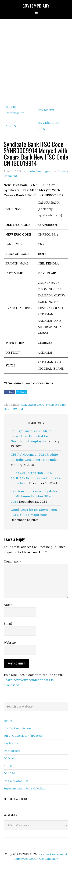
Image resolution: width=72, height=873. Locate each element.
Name (8, 605)
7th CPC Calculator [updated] (23, 735)
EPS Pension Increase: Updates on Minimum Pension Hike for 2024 (34, 496)
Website (10, 642)
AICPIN (10, 126)
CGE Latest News (32, 404)
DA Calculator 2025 (16, 781)
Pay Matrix (46, 110)
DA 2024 (9, 773)
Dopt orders (12, 750)
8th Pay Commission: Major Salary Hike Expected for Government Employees (31, 436)
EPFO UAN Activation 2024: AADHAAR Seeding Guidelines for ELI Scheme (36, 478)
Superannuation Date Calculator (25, 788)
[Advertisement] (36, 60)
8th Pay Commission (17, 728)
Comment (12, 561)
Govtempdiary (36, 5)
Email (8, 623)
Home (8, 720)
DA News (10, 758)
